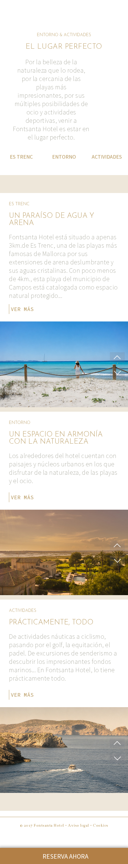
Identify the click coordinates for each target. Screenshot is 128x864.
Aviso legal (78, 825)
